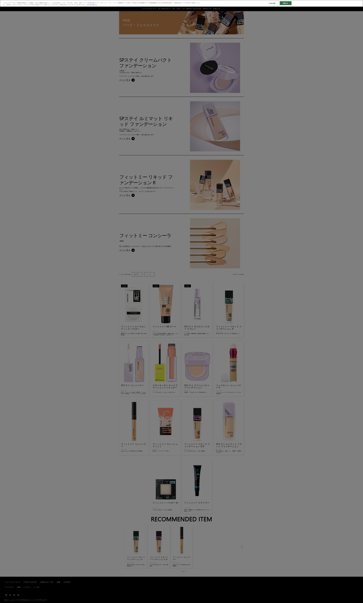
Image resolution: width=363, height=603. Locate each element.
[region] (181, 3)
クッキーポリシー (92, 4)
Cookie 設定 (272, 3)
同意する (285, 3)
